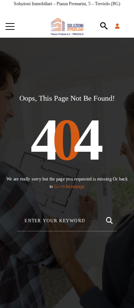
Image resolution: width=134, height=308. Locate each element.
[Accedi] (121, 26)
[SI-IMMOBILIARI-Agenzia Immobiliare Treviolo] (67, 26)
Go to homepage (69, 186)
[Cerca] (108, 219)
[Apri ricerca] (104, 26)
